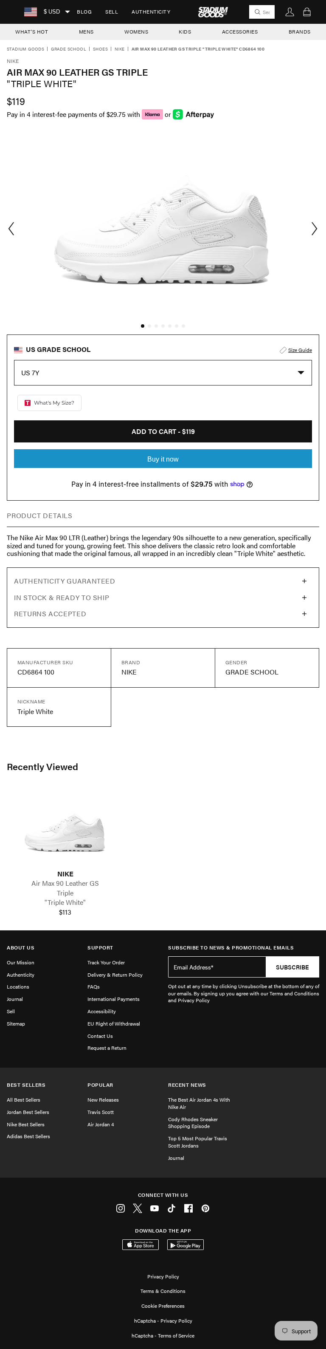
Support (100, 947)
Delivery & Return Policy (115, 974)
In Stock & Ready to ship (61, 597)
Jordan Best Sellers (28, 1112)
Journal (15, 999)
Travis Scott (100, 1112)
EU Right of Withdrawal (113, 1023)
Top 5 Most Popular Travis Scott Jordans (197, 1141)
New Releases (103, 1099)
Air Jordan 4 (100, 1124)
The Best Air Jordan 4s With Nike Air (199, 1103)
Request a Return (106, 1047)
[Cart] (307, 12)
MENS (86, 31)
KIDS (185, 31)
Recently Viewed (42, 766)
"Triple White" (65, 902)
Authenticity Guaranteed (64, 581)
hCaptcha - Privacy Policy (163, 1320)
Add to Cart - (163, 431)
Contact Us (100, 1036)
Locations (18, 986)
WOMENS (136, 31)
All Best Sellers (23, 1099)
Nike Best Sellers (26, 1124)
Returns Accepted (50, 613)
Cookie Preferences (163, 1305)
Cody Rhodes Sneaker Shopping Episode (193, 1122)
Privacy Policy (163, 1276)
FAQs (93, 986)
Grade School (68, 49)
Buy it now (163, 459)
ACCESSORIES (240, 31)
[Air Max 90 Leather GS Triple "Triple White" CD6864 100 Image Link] (65, 829)
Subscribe (292, 967)
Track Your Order (106, 962)
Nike (120, 49)
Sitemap (16, 1023)
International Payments (113, 999)
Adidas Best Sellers (28, 1136)
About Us (20, 947)
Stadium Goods (25, 49)
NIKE (65, 874)
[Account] (290, 12)
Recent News (187, 1084)
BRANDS (300, 31)
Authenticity (151, 11)
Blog (84, 11)
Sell (111, 11)
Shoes (100, 49)
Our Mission (20, 962)
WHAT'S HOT (31, 31)
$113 (65, 912)
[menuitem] (84, 12)
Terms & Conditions (163, 1291)
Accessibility (101, 1011)
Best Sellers (26, 1084)
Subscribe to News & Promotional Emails (231, 947)
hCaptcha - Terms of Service (163, 1335)
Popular (100, 1084)
